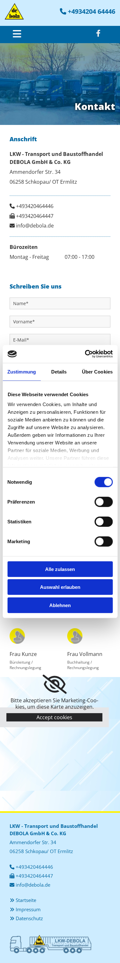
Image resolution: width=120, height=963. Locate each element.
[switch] (103, 502)
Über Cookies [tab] (97, 371)
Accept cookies (54, 717)
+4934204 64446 (91, 11)
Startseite (26, 900)
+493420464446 (34, 206)
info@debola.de (35, 225)
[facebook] (98, 33)
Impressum (28, 909)
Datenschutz (29, 918)
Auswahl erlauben (60, 587)
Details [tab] (59, 371)
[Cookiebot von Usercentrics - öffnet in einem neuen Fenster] (85, 354)
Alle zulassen (60, 569)
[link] (55, 684)
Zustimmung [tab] (21, 371)
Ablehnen (60, 605)
